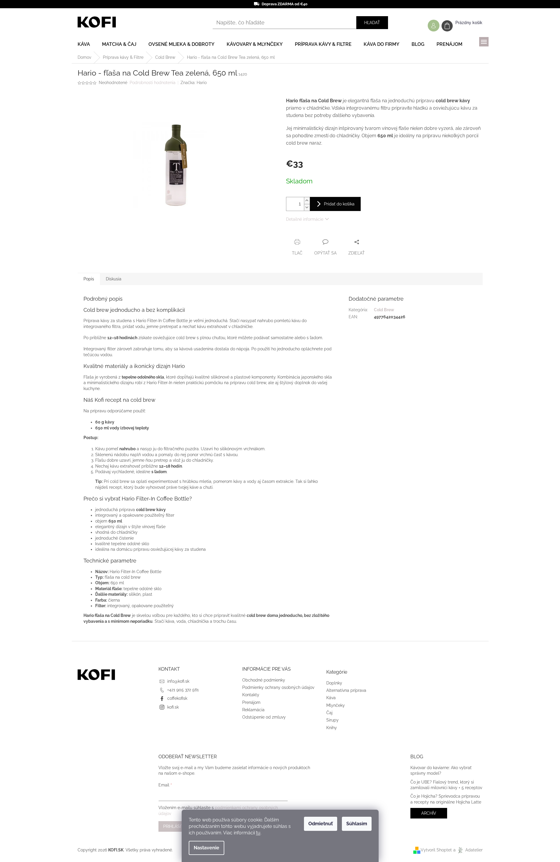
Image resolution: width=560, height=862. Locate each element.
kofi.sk (173, 707)
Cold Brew (384, 309)
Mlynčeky (335, 705)
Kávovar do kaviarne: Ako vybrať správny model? (441, 770)
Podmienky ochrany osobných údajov (278, 687)
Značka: (193, 82)
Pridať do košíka (339, 204)
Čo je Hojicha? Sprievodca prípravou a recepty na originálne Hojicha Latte (445, 799)
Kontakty (250, 694)
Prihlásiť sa (176, 826)
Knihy (331, 727)
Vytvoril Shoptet (436, 850)
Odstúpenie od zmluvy (264, 717)
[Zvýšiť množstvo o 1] (307, 200)
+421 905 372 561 (183, 689)
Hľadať (372, 22)
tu (258, 833)
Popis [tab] (88, 279)
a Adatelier (468, 850)
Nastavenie (206, 848)
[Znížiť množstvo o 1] (307, 207)
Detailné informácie (304, 219)
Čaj (329, 712)
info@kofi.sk (178, 681)
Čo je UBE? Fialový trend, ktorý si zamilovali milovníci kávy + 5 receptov (446, 785)
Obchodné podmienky (263, 680)
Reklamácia (253, 709)
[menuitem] (84, 44)
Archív (428, 813)
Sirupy (332, 720)
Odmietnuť (320, 823)
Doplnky (334, 683)
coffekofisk (177, 698)
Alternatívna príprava (346, 690)
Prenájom (251, 702)
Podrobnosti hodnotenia (152, 82)
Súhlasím (356, 823)
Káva (331, 697)
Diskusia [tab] (113, 279)
